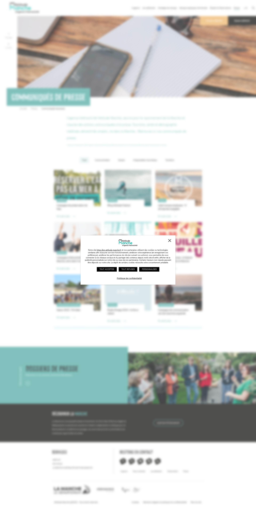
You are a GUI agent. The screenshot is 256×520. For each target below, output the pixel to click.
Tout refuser (128, 269)
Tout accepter (106, 269)
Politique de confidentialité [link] (129, 278)
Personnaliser (149, 269)
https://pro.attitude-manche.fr (109, 250)
